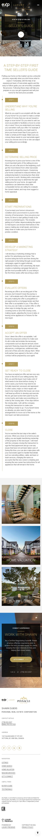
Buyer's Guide (7, 786)
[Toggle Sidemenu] (38, 5)
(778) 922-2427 (26, 672)
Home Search (7, 766)
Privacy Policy (27, 827)
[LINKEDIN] (14, 748)
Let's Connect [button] (7, 776)
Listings (5, 762)
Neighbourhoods (8, 773)
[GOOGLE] (19, 748)
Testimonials (7, 789)
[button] (21, 659)
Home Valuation (8, 769)
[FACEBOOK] (4, 748)
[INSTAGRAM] (9, 748)
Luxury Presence (8, 827)
